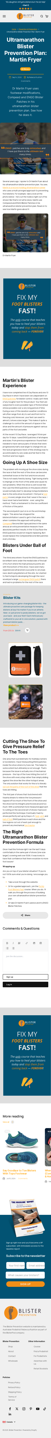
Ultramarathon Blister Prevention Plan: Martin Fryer (26, 32)
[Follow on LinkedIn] (10, 1414)
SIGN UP (25, 1284)
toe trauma (29, 825)
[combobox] (24, 1275)
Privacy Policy (14, 1382)
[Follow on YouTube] (38, 1409)
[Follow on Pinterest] (31, 1409)
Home (14, 29)
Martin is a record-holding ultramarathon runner (24, 187)
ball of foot (8, 819)
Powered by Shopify (30, 1430)
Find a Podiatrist (41, 1351)
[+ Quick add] (27, 630)
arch (42, 816)
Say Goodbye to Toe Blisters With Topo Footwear (19, 1172)
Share (27, 915)
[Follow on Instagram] (24, 1409)
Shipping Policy (14, 1392)
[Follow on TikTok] (45, 1409)
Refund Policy (14, 1387)
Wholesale (13, 1361)
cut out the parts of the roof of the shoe (21, 786)
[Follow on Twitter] (17, 1409)
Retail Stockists (41, 1368)
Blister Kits (11, 598)
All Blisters (25, 69)
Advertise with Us (40, 1362)
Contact (12, 1356)
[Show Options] (42, 1275)
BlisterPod (6, 594)
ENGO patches (9, 398)
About (11, 1351)
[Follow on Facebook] (10, 1409)
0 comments (25, 81)
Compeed (7, 523)
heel (37, 816)
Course (37, 1346)
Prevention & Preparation (28, 29)
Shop (10, 1346)
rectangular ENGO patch (29, 579)
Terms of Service (12, 1398)
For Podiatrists (40, 1356)
